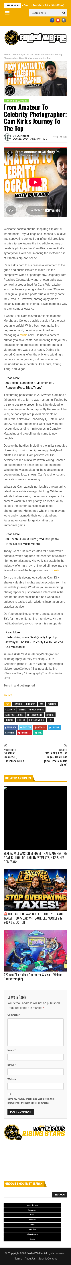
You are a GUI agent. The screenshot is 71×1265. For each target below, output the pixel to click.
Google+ (41, 727)
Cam (42, 704)
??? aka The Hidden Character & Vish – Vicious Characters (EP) (33, 976)
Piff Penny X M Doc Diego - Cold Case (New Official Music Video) (55, 757)
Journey (9, 720)
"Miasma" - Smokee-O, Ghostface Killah (14, 755)
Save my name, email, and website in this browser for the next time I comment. (30, 1100)
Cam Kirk (52, 704)
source (8, 695)
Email (11, 1064)
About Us (30, 1258)
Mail (40, 732)
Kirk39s (21, 720)
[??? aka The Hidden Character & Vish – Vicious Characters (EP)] (35, 951)
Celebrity (10, 709)
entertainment (34, 714)
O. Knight (23, 135)
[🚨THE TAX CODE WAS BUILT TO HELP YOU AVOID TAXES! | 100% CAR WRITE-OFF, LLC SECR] (35, 890)
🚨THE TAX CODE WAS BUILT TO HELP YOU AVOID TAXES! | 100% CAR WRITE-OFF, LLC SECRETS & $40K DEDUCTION (34, 918)
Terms (18, 1258)
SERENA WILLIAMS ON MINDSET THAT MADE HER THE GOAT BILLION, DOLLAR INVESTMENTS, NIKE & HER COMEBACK (35, 857)
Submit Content (47, 1258)
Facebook (11, 727)
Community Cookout (22, 54)
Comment (13, 1014)
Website (11, 1079)
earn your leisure (14, 714)
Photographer (36, 720)
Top (50, 720)
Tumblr (11, 732)
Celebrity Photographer (31, 709)
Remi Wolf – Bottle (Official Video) (38, 5)
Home (7, 54)
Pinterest (26, 732)
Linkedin (56, 727)
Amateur (17, 704)
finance (50, 714)
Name (11, 1050)
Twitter (27, 727)
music (23, 335)
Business (30, 704)
